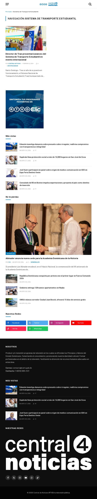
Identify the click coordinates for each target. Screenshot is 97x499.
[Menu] (7, 4)
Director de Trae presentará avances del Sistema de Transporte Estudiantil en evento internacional (26, 57)
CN (9, 262)
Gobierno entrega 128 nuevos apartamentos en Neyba (42, 288)
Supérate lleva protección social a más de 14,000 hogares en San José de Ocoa (53, 157)
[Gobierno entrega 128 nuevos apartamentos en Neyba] (11, 290)
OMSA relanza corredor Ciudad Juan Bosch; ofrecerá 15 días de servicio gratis (53, 300)
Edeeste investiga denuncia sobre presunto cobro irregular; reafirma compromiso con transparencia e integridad (54, 145)
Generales (11, 253)
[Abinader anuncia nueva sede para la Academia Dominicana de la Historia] (48, 229)
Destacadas (11, 49)
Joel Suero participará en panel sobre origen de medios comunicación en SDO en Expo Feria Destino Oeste (53, 171)
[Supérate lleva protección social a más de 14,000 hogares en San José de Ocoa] (11, 160)
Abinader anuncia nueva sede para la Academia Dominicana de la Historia (42, 258)
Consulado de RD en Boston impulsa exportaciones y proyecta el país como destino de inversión (54, 184)
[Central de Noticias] (48, 4)
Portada (8, 12)
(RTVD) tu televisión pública (59, 493)
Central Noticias (14, 63)
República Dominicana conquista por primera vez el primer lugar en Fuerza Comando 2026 (55, 277)
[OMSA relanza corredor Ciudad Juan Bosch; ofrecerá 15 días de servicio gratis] (11, 302)
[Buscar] (89, 4)
